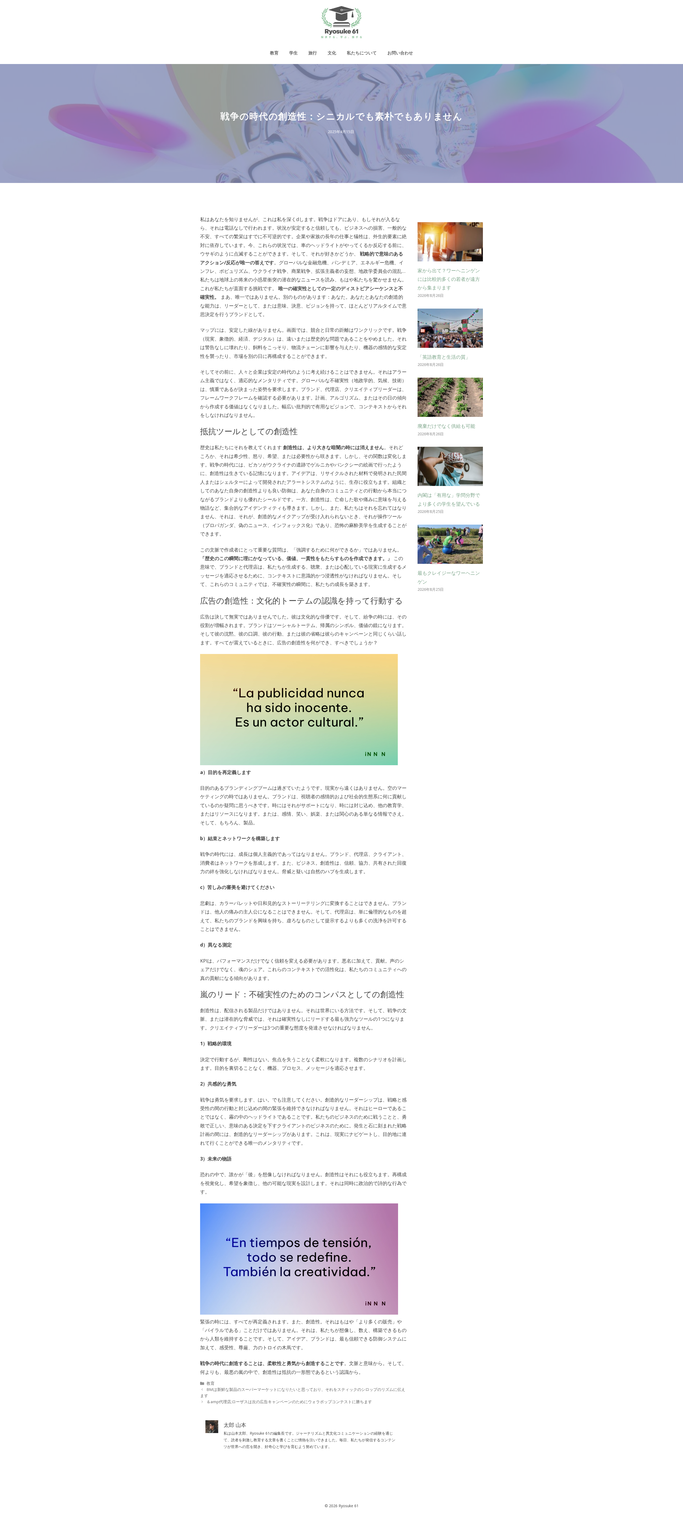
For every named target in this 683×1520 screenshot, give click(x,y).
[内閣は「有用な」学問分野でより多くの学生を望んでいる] (450, 481)
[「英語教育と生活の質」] (450, 343)
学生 (293, 53)
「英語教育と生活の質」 (444, 357)
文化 (332, 53)
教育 (274, 53)
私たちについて (362, 53)
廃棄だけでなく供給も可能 (446, 426)
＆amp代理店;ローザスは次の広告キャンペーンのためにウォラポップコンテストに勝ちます (289, 1401)
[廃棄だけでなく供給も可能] (450, 412)
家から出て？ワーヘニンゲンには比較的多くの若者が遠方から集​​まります (449, 279)
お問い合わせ (400, 53)
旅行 (312, 53)
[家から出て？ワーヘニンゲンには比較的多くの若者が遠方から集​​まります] (450, 257)
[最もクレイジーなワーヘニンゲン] (450, 559)
